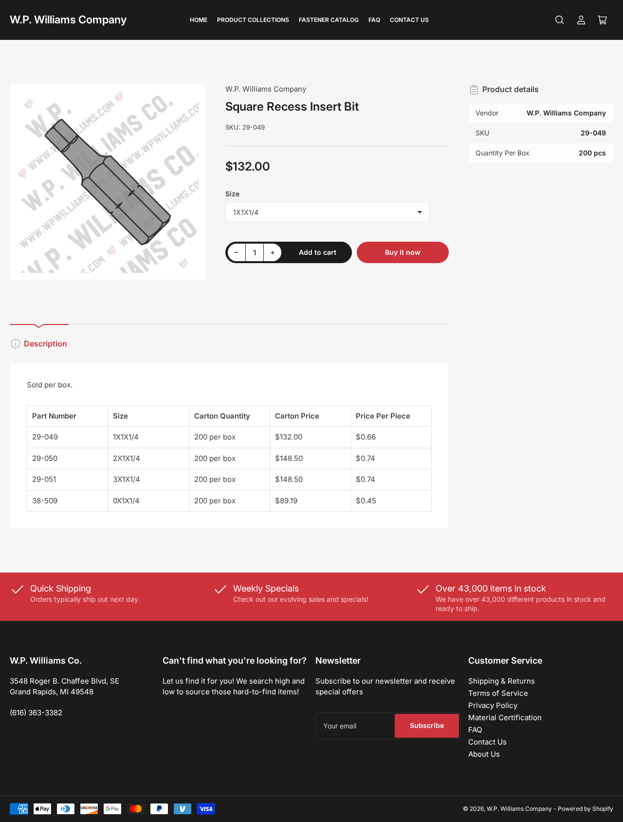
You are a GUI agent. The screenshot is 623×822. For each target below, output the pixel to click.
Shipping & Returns (501, 681)
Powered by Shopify (585, 808)
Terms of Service (498, 693)
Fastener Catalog (329, 19)
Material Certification (505, 717)
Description (45, 343)
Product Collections (253, 19)
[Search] (559, 20)
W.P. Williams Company (68, 19)
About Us (484, 754)
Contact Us (409, 19)
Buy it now (403, 252)
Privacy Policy (492, 705)
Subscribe (427, 725)
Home (198, 19)
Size (232, 194)
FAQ (374, 19)
